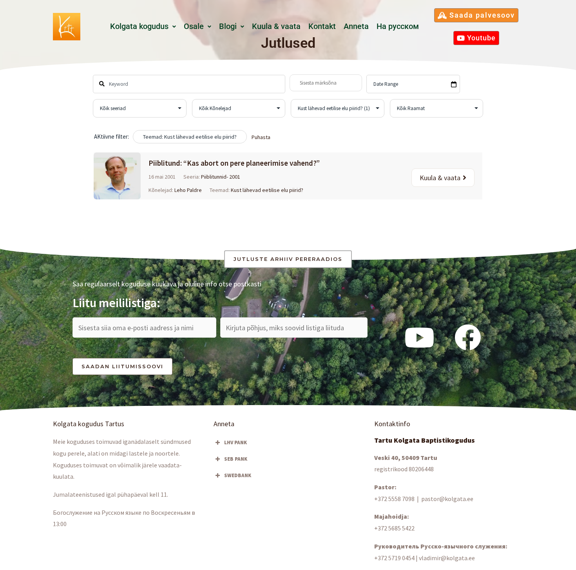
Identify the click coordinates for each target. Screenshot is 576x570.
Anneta (356, 26)
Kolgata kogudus (139, 26)
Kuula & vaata (276, 26)
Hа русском (398, 26)
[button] (143, 27)
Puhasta (261, 137)
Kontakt (322, 26)
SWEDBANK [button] (237, 475)
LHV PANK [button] (235, 442)
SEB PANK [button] (235, 459)
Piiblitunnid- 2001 (220, 176)
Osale (194, 26)
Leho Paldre (188, 190)
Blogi (228, 26)
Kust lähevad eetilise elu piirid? (267, 190)
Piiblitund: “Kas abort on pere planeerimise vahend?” (234, 163)
